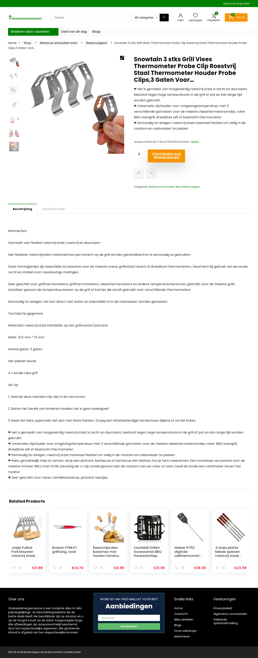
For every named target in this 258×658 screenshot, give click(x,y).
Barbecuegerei (96, 43)
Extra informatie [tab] (53, 209)
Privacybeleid (222, 608)
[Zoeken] (164, 17)
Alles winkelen (183, 619)
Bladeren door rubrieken (30, 31)
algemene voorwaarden (230, 614)
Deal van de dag (74, 31)
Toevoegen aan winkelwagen (166, 156)
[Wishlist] (195, 15)
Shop (27, 43)
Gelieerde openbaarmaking (225, 621)
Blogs (96, 31)
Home (12, 43)
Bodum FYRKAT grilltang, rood (64, 549)
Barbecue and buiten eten (58, 43)
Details (194, 141)
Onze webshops (185, 631)
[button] (122, 58)
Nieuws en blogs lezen (236, 3)
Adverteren (182, 636)
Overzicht (181, 614)
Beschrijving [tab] (22, 209)
